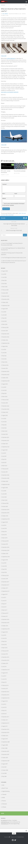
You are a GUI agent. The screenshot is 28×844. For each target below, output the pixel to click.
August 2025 (5, 308)
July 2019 (4, 525)
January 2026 (5, 293)
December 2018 (5, 547)
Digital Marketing (5, 791)
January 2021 (5, 472)
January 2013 (5, 688)
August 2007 (5, 763)
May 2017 (4, 603)
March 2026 (4, 286)
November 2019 (5, 512)
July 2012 (4, 704)
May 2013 (4, 682)
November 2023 (5, 374)
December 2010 (5, 729)
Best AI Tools (5, 788)
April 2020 (4, 497)
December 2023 (5, 371)
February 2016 (5, 650)
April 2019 (4, 534)
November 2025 (5, 299)
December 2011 (5, 716)
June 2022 (4, 421)
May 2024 (4, 355)
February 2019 (5, 541)
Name (3, 193)
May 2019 (4, 531)
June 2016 (4, 638)
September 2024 (5, 343)
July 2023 (4, 387)
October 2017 (5, 588)
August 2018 (5, 559)
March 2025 (4, 324)
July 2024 (4, 349)
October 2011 (5, 720)
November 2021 (5, 440)
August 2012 (5, 701)
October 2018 (5, 553)
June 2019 (4, 528)
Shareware (4, 803)
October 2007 (5, 757)
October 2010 (5, 735)
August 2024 (5, 346)
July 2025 (4, 311)
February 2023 (5, 399)
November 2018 (5, 550)
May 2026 (4, 280)
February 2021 (5, 468)
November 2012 (5, 694)
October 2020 (5, 481)
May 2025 (4, 318)
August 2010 (5, 738)
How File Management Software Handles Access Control (14, 257)
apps (3, 785)
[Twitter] (26, 218)
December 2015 (5, 657)
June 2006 (4, 773)
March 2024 (4, 362)
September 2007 (5, 760)
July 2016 (4, 635)
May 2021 (4, 459)
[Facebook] (24, 218)
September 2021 (5, 446)
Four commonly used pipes (19, 171)
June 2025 (4, 315)
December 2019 (5, 509)
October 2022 (5, 412)
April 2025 (4, 321)
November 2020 (5, 478)
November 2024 (5, 337)
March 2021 (4, 465)
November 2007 (5, 754)
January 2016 (5, 654)
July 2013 (4, 676)
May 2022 (4, 424)
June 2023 (4, 390)
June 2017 (4, 600)
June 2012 (4, 707)
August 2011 (5, 726)
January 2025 (5, 330)
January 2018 (5, 578)
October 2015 (5, 663)
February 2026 (5, 289)
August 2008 (5, 745)
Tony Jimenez (5, 13)
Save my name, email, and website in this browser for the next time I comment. (13, 204)
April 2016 (4, 644)
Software (4, 807)
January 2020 (5, 506)
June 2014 (4, 666)
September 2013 (5, 669)
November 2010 (5, 732)
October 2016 (5, 625)
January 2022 (5, 434)
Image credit (3, 55)
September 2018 (5, 556)
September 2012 (5, 698)
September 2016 (5, 629)
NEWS (3, 797)
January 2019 (5, 544)
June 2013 (4, 679)
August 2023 (5, 384)
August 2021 (5, 450)
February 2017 (5, 613)
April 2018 (4, 572)
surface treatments (11, 58)
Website (4, 198)
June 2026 (4, 277)
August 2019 (5, 522)
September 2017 (5, 591)
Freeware (4, 794)
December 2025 (5, 296)
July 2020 (4, 490)
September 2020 (5, 484)
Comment (4, 184)
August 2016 (5, 632)
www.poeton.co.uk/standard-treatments (9, 92)
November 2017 (5, 585)
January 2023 (5, 402)
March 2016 (4, 647)
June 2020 (4, 494)
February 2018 (5, 575)
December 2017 (5, 581)
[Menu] (26, 1)
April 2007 (4, 767)
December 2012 (5, 691)
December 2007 (5, 751)
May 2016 (4, 641)
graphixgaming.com (5, 822)
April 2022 (4, 428)
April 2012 (4, 713)
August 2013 (5, 672)
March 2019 (4, 537)
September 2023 (5, 380)
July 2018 (4, 563)
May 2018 (4, 569)
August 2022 (5, 415)
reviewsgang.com (4, 823)
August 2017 (5, 594)
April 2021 (4, 462)
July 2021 (4, 453)
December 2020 (5, 475)
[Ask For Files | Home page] (5, 2)
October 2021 (5, 443)
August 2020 (5, 487)
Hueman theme (21, 837)
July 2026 (4, 274)
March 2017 (4, 610)
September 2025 (5, 305)
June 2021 (4, 456)
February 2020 (5, 503)
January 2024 (5, 368)
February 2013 (5, 685)
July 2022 (4, 418)
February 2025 (5, 327)
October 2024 (5, 340)
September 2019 (5, 519)
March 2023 (4, 396)
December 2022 (5, 406)
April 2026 (4, 283)
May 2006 (4, 776)
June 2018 (4, 566)
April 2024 (4, 359)
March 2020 (4, 500)
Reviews (3, 5)
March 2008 (4, 748)
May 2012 (4, 710)
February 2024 (5, 365)
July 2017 (4, 597)
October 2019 (5, 515)
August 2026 (5, 271)
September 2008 (5, 742)
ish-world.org (4, 820)
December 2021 (5, 437)
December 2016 (5, 619)
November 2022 (5, 409)
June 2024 (4, 352)
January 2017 (5, 616)
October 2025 (5, 302)
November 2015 (5, 660)
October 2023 (5, 377)
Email (15, 193)
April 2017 (4, 607)
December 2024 (5, 333)
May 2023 (4, 393)
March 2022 (4, 431)
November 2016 (5, 622)
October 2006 (5, 770)
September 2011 (5, 723)
